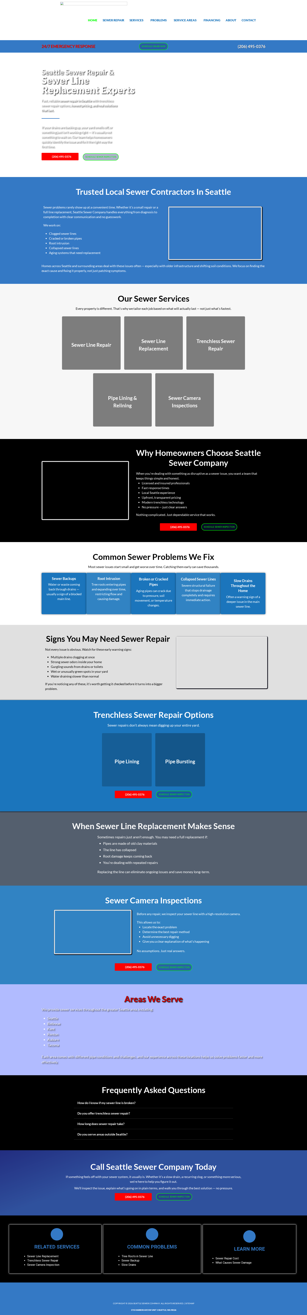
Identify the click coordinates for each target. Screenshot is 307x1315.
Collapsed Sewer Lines (198, 579)
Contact (249, 20)
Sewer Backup (130, 1260)
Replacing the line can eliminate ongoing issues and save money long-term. (153, 872)
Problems (158, 20)
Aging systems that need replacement (75, 253)
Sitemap (189, 1303)
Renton (52, 1034)
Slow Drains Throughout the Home (243, 586)
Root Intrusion (109, 578)
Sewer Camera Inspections (153, 900)
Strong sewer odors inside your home (76, 662)
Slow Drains (129, 1264)
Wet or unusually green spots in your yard (79, 671)
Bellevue (53, 1023)
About (231, 20)
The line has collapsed (119, 850)
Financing (212, 20)
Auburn (53, 1039)
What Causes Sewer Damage (234, 1262)
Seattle (52, 1018)
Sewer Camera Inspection (43, 1264)
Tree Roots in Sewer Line (137, 1256)
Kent (51, 1029)
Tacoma (53, 1045)
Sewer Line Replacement (43, 1256)
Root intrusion (59, 243)
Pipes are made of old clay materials (130, 843)
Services (136, 20)
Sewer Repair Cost (227, 1258)
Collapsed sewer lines (64, 248)
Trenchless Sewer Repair (42, 1260)
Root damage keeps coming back (127, 856)
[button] (137, 20)
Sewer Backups (64, 578)
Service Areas (185, 20)
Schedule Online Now (153, 46)
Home (92, 20)
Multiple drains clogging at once (73, 657)
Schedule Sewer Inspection (100, 157)
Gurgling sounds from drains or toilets (77, 667)
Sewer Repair (113, 20)
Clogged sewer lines (62, 233)
